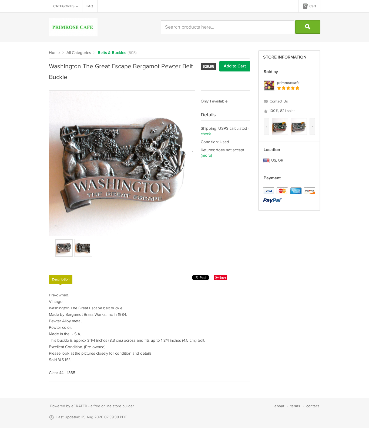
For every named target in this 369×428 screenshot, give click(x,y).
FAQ (89, 6)
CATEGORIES (64, 6)
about (279, 406)
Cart (312, 6)
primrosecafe (288, 82)
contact (312, 406)
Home (54, 52)
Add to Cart (235, 66)
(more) (206, 155)
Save (222, 277)
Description (60, 279)
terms (295, 406)
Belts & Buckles (112, 52)
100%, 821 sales (282, 111)
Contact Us (278, 101)
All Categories (78, 52)
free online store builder (113, 406)
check (206, 134)
